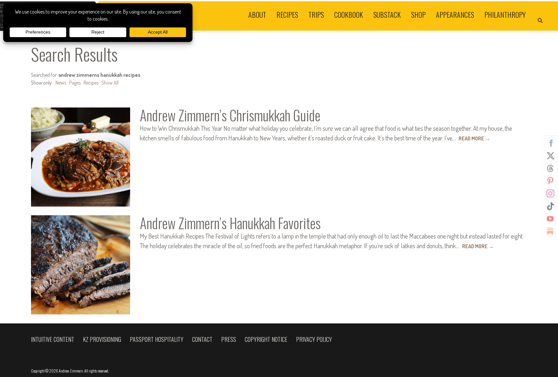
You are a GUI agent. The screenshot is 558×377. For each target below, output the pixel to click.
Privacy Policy (314, 339)
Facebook (550, 143)
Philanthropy (505, 14)
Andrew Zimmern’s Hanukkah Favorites (230, 222)
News (61, 82)
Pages (75, 82)
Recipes (287, 14)
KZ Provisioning (102, 339)
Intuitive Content (52, 339)
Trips (316, 14)
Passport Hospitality (156, 339)
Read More (474, 138)
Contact (202, 339)
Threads (550, 168)
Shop (418, 14)
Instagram (550, 193)
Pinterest (550, 181)
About (257, 14)
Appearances (455, 14)
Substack (387, 14)
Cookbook (348, 14)
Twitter (550, 156)
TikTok (550, 206)
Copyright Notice (266, 339)
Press (228, 339)
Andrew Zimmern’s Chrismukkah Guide (230, 115)
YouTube (550, 219)
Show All (110, 82)
